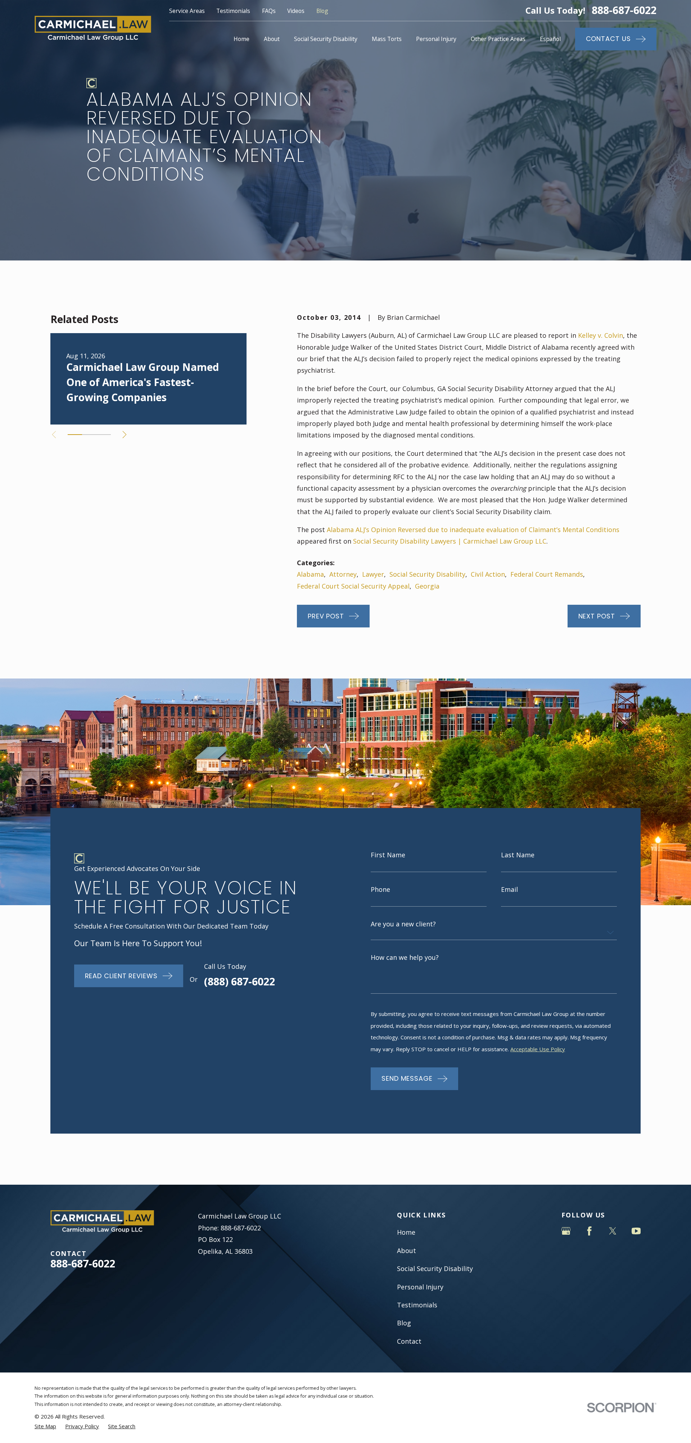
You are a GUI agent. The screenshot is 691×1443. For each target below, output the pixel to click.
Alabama (310, 574)
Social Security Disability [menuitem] (325, 39)
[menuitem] (45, 1426)
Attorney (343, 574)
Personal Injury (420, 1287)
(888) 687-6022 (239, 981)
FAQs (269, 11)
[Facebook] (589, 1230)
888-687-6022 (624, 10)
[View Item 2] (89, 434)
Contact (409, 1341)
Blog (322, 11)
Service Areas (187, 11)
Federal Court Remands (546, 574)
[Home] (93, 28)
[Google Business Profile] (565, 1230)
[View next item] (124, 434)
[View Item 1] (75, 434)
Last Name (517, 855)
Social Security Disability (427, 574)
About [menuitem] (272, 39)
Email (509, 889)
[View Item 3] (103, 434)
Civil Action (488, 574)
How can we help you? (405, 957)
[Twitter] (612, 1230)
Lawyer (373, 574)
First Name (388, 855)
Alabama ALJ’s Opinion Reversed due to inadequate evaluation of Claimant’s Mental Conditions (473, 529)
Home (406, 1232)
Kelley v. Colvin (600, 335)
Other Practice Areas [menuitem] (498, 39)
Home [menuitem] (241, 39)
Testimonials (233, 11)
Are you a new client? (403, 924)
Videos (295, 11)
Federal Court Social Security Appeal (353, 586)
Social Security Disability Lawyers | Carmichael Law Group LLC (449, 541)
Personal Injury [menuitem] (436, 39)
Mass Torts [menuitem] (387, 39)
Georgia (427, 586)
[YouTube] (636, 1230)
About (406, 1250)
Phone (380, 889)
